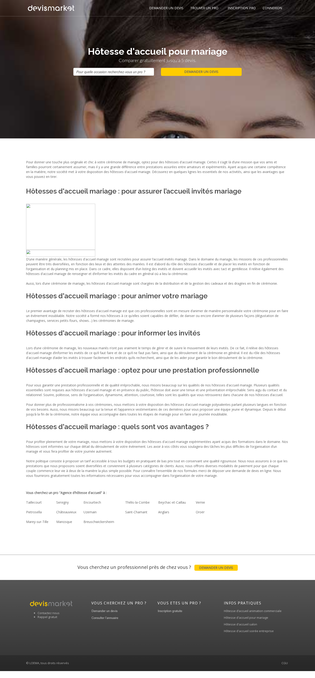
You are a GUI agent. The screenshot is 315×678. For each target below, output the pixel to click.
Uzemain (90, 512)
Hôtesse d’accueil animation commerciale (253, 611)
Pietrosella (34, 512)
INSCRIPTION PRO (242, 8)
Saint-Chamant (136, 512)
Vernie (200, 502)
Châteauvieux (66, 512)
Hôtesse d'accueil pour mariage (246, 617)
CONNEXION (272, 8)
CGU (285, 663)
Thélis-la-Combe (137, 502)
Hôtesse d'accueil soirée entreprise (249, 631)
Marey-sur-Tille (37, 522)
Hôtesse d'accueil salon (240, 624)
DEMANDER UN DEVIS (166, 8)
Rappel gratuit (47, 617)
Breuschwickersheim (98, 522)
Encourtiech (92, 502)
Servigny (62, 502)
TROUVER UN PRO (204, 8)
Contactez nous (48, 613)
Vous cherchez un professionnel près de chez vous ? (155, 567)
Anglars (163, 512)
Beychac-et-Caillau (172, 502)
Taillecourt (34, 502)
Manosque (64, 522)
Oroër (200, 512)
